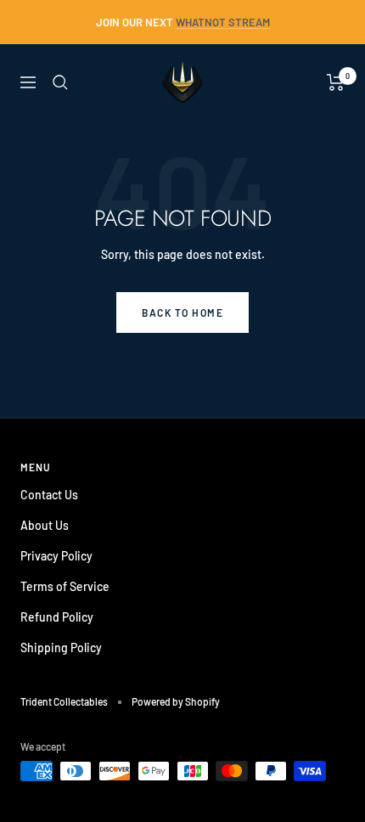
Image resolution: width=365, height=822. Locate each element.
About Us (44, 525)
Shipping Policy (61, 647)
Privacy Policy (56, 556)
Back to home (182, 312)
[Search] (60, 82)
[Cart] (336, 82)
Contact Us (49, 494)
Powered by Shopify (176, 701)
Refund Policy (56, 617)
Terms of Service (65, 586)
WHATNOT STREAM (223, 22)
